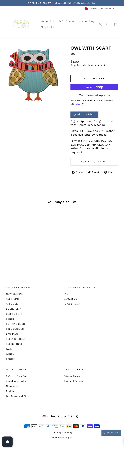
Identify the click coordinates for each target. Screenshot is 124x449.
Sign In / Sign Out (16, 376)
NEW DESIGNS (14, 294)
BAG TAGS (12, 334)
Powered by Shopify (62, 437)
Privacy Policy (72, 376)
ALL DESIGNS (14, 344)
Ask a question (94, 161)
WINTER (11, 354)
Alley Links (47, 27)
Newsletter (12, 386)
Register (11, 391)
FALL (9, 349)
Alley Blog (88, 21)
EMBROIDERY (14, 309)
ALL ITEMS (12, 299)
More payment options (94, 95)
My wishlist (112, 432)
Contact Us (73, 21)
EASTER (10, 359)
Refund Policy (72, 304)
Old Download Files (17, 396)
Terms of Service (73, 381)
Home (44, 21)
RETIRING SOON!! (16, 324)
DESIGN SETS (14, 314)
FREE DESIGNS (15, 329)
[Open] (7, 441)
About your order (16, 381)
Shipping (75, 65)
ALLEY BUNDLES (16, 339)
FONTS (10, 319)
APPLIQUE (12, 304)
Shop (53, 21)
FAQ (61, 21)
